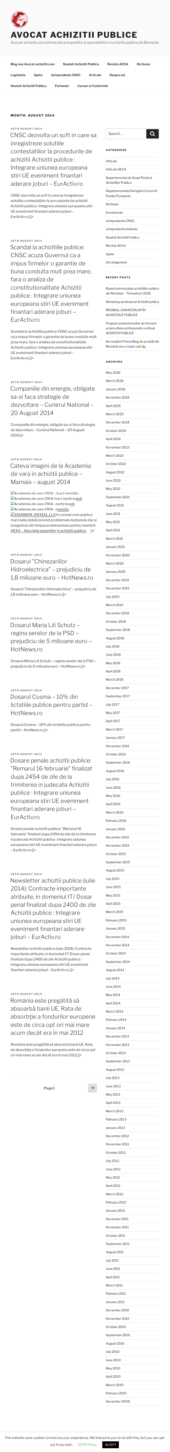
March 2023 (115, 455)
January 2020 (116, 571)
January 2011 (115, 1302)
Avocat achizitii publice (74, 35)
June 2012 (113, 1169)
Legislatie (18, 75)
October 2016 (116, 754)
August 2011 (115, 1252)
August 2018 (115, 638)
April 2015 (113, 903)
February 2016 (116, 820)
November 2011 (117, 1227)
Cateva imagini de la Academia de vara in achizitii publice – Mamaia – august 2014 (50, 473)
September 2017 (118, 696)
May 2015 (113, 895)
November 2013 (117, 1045)
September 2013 (118, 1061)
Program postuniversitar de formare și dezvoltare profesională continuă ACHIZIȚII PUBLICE (131, 328)
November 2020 (118, 555)
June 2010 (113, 1360)
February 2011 (116, 1293)
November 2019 (117, 588)
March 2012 (114, 1194)
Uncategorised (116, 262)
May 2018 (113, 663)
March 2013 (114, 1111)
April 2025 (113, 406)
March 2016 (114, 812)
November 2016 (117, 746)
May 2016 (113, 796)
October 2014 (116, 953)
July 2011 (112, 1260)
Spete (38, 75)
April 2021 (113, 530)
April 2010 (113, 1376)
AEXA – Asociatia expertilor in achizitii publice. (49, 531)
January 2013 (115, 1128)
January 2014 (115, 1028)
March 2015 (114, 912)
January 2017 (115, 737)
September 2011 (117, 1244)
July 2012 (112, 1161)
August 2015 (115, 870)
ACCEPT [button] (110, 1444)
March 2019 (114, 605)
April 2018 (113, 671)
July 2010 (113, 1351)
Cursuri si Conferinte (92, 86)
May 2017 (113, 713)
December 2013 (117, 1036)
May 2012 (113, 1177)
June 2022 (113, 480)
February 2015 (116, 920)
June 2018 (113, 654)
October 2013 (116, 1053)
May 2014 (113, 995)
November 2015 (117, 845)
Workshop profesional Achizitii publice (132, 302)
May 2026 (113, 372)
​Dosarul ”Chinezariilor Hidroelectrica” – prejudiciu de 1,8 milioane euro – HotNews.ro (51, 569)
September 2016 (118, 762)
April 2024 (113, 439)
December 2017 (117, 688)
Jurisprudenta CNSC (66, 75)
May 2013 (113, 1094)
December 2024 (117, 422)
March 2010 (115, 1385)
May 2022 (113, 488)
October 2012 (116, 1152)
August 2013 (115, 1069)
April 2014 (113, 1003)
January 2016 (115, 829)
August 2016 (115, 771)
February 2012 (116, 1202)
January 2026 (115, 389)
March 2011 (114, 1285)
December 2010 (117, 1310)
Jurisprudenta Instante (121, 229)
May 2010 (113, 1368)
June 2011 (113, 1268)
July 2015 (112, 879)
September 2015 (118, 862)
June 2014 (113, 986)
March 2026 (115, 381)
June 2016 (113, 787)
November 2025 (117, 397)
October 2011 (115, 1235)
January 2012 (115, 1210)
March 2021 (114, 538)
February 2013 (116, 1119)
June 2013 (113, 1086)
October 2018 (116, 621)
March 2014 (114, 1011)
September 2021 (118, 497)
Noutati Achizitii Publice (81, 64)
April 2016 (113, 804)
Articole (95, 75)
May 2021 (113, 522)
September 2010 (118, 1335)
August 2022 (115, 472)
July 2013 (112, 1078)
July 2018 (112, 646)
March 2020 (115, 563)
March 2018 (114, 679)
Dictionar (144, 64)
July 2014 (112, 978)
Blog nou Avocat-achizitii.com (33, 64)
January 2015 (115, 928)
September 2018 (118, 630)
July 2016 (112, 779)
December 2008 (118, 1401)
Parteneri (62, 86)
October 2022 (116, 464)
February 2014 (116, 1019)
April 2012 (113, 1185)
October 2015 (116, 854)
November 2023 (117, 447)
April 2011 (113, 1277)
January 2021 (115, 547)
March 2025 (115, 414)
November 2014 (117, 945)
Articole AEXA (116, 169)
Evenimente (114, 212)
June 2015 (113, 887)
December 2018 (117, 613)
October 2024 (116, 431)
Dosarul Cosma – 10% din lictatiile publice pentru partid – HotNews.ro (51, 704)
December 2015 (117, 837)
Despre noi (117, 75)
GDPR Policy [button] (87, 1445)
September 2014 (118, 962)
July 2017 (112, 704)
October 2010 (116, 1327)
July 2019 (112, 597)
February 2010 (116, 1393)
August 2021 (115, 505)
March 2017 (114, 729)
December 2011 (117, 1219)
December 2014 (117, 937)
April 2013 (113, 1102)
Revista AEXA (117, 64)
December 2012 (117, 1136)
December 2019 (117, 580)
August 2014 (115, 970)
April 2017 (113, 721)
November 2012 (117, 1144)
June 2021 (113, 514)
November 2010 (117, 1318)
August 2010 (115, 1343)
